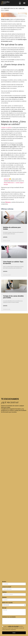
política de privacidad (13, 626)
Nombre (4, 581)
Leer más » (5, 237)
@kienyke (6, 179)
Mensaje (4, 608)
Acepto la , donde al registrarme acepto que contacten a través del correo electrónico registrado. (13, 628)
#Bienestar (11, 182)
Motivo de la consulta (7, 602)
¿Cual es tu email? (6, 587)
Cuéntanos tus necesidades (9, 617)
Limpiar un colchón (6, 127)
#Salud (6, 182)
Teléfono (4, 592)
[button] (24, 3)
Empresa (4, 597)
